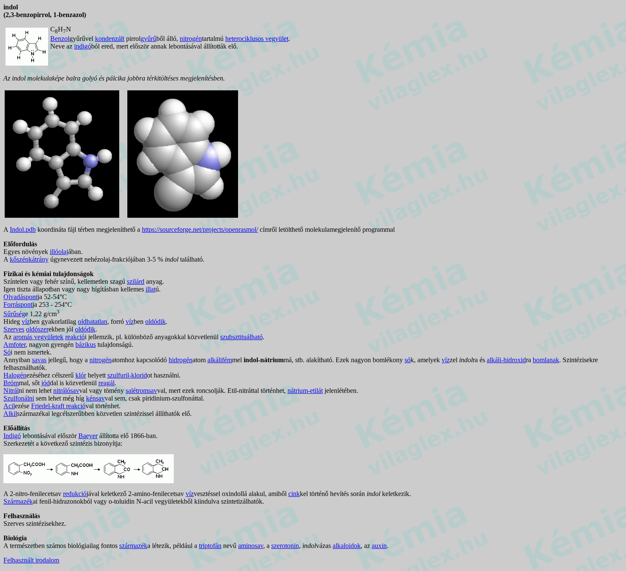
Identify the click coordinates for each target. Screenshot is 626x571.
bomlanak (546, 359)
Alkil (10, 413)
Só (7, 352)
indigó (82, 46)
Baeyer (88, 435)
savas (39, 359)
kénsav (95, 398)
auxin (379, 545)
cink (294, 493)
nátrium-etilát (305, 390)
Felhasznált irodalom (31, 560)
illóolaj (59, 251)
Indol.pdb (23, 229)
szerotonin (285, 545)
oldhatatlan (92, 321)
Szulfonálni (18, 398)
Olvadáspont (20, 296)
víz (26, 321)
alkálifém (219, 359)
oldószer (37, 329)
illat (150, 289)
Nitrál (11, 390)
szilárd (135, 281)
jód (45, 382)
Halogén (14, 375)
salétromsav (141, 390)
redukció (74, 493)
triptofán (210, 545)
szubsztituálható (241, 336)
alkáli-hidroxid (506, 359)
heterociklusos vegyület (256, 38)
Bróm (11, 382)
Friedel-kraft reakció (58, 406)
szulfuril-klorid (127, 375)
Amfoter (14, 344)
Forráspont (17, 304)
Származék (18, 501)
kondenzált (109, 38)
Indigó (12, 435)
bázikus (85, 344)
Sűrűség (14, 313)
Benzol (59, 38)
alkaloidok (347, 545)
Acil (9, 406)
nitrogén (191, 38)
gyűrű (148, 38)
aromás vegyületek (38, 336)
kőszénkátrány (29, 259)
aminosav (250, 545)
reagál (106, 382)
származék (133, 545)
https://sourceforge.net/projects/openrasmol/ (200, 229)
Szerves (13, 329)
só (408, 359)
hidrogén (180, 359)
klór (80, 375)
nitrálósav (66, 390)
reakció (75, 336)
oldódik (155, 321)
